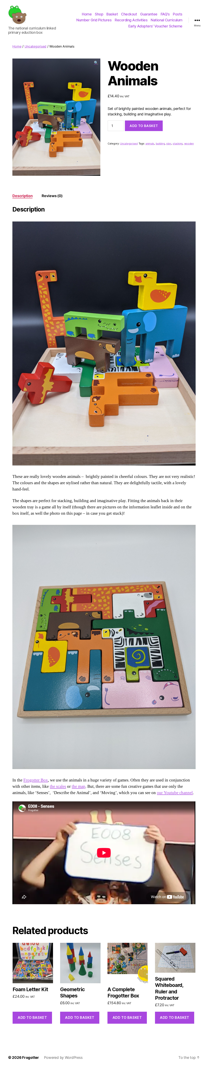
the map (78, 786)
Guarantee (148, 14)
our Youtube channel (175, 793)
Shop (99, 14)
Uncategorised (36, 46)
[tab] (22, 196)
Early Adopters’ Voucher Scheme (155, 26)
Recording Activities (131, 20)
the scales (58, 786)
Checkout (129, 14)
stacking (178, 143)
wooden (189, 143)
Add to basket (144, 126)
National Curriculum (166, 20)
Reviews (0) (52, 196)
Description (22, 196)
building (160, 143)
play (168, 143)
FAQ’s (165, 14)
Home (87, 14)
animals (149, 143)
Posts (177, 14)
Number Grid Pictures (94, 20)
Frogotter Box (35, 780)
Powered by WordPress (63, 1057)
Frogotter (30, 1057)
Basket (112, 14)
